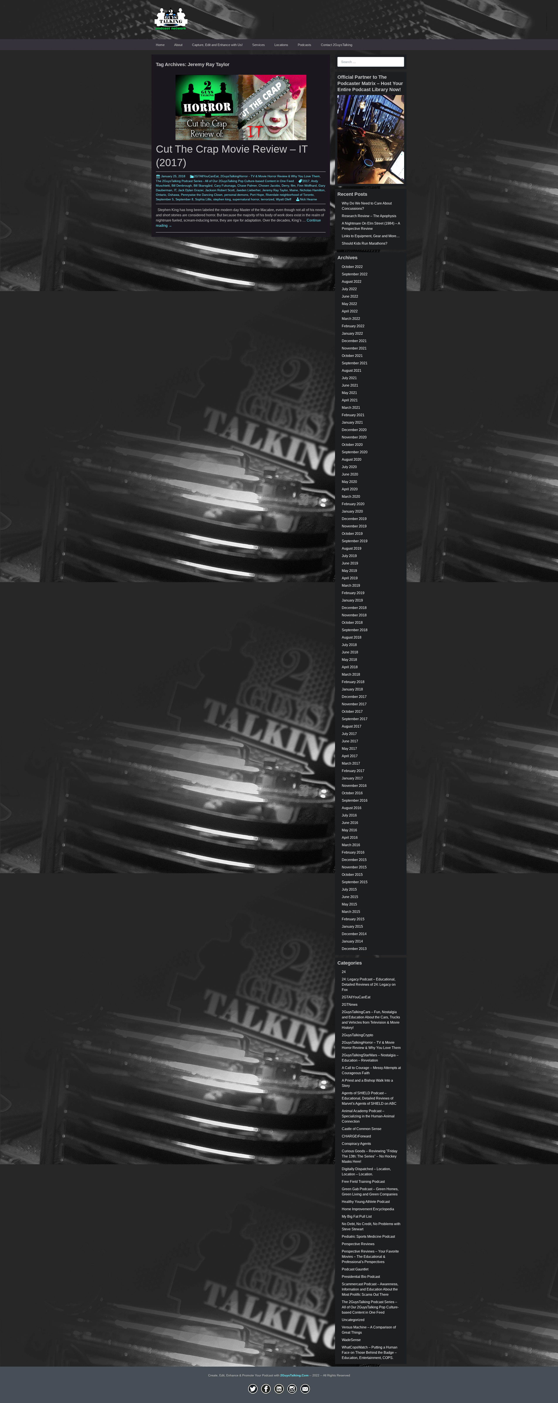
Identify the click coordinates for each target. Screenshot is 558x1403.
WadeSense (351, 1340)
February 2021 (353, 415)
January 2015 (352, 926)
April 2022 (350, 311)
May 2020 (349, 482)
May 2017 (349, 748)
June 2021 (350, 385)
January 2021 (352, 422)
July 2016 (349, 815)
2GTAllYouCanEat (206, 176)
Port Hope (257, 194)
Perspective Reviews (358, 1244)
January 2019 (352, 600)
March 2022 (351, 318)
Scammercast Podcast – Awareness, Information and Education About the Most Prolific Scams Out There (370, 1289)
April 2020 (350, 489)
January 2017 (352, 778)
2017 (306, 181)
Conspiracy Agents (356, 1144)
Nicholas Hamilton (312, 190)
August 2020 (351, 459)
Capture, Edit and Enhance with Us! (217, 45)
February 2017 (353, 771)
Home (160, 45)
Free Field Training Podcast (363, 1181)
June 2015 (350, 897)
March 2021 (351, 407)
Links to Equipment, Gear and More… (371, 236)
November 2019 (354, 526)
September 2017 (354, 719)
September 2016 (354, 800)
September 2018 (354, 630)
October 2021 (352, 356)
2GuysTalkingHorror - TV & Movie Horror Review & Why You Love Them (270, 176)
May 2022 (349, 304)
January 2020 (352, 511)
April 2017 (350, 756)
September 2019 (354, 541)
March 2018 (351, 674)
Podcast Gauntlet (355, 1269)
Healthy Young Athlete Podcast (366, 1202)
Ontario (161, 194)
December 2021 (354, 341)
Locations (281, 45)
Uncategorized (353, 1320)
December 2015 (354, 860)
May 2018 (349, 659)
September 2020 (354, 452)
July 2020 (349, 467)
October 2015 (352, 874)
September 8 (184, 199)
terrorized (267, 199)
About (178, 45)
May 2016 (349, 830)
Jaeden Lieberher (248, 190)
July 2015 (349, 889)
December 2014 (354, 934)
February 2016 (353, 852)
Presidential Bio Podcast (361, 1277)
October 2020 (352, 445)
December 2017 (354, 697)
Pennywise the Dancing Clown (202, 194)
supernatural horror (246, 199)
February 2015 (353, 919)
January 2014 (352, 941)
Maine (293, 190)
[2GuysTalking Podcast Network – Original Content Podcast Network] (171, 18)
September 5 (165, 199)
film (293, 185)
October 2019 (352, 533)
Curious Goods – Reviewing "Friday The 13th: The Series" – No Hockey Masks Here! (369, 1156)
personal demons (236, 194)
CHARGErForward (356, 1136)
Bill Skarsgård (203, 185)
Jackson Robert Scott (220, 190)
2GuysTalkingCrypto (357, 1035)
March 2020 (351, 496)
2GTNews (349, 1004)
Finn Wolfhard (307, 185)
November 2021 (354, 348)
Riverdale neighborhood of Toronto (290, 194)
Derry (285, 185)
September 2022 (354, 274)
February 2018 (353, 682)
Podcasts (304, 45)
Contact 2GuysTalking (336, 45)
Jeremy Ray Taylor (275, 190)
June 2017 (350, 741)
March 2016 (351, 845)
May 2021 (349, 393)
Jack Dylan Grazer (190, 190)
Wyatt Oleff (283, 199)
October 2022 (352, 267)
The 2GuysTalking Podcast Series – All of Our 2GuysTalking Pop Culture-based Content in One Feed (370, 1307)
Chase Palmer (247, 185)
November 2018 (354, 615)
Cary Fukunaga (225, 185)
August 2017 (351, 726)
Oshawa (173, 194)
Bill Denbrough (182, 185)
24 (344, 972)
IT (175, 190)
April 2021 (350, 400)
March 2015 (351, 912)
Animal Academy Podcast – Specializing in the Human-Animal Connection (368, 1116)
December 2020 (354, 430)
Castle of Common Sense (361, 1129)
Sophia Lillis (203, 199)
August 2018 (351, 637)
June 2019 (350, 563)
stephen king (222, 199)
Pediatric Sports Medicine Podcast (368, 1236)
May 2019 (349, 571)
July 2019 (349, 556)
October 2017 (352, 711)
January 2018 (352, 689)
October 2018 (352, 622)
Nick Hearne (308, 199)
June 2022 (350, 296)
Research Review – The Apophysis (369, 216)
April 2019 (350, 578)
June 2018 (350, 652)
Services (258, 45)
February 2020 (353, 504)
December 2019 (354, 519)
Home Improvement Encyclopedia (368, 1209)
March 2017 (351, 763)
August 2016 (351, 808)
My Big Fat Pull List (357, 1216)
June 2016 (350, 823)
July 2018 (349, 645)
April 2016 (350, 837)
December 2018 (354, 608)
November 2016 (354, 786)
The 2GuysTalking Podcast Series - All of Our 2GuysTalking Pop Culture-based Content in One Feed (225, 181)
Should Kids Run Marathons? (364, 243)
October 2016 (352, 793)
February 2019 (353, 593)
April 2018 (350, 667)
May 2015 (349, 904)
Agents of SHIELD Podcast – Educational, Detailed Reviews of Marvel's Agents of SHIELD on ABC (369, 1098)
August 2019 (351, 548)
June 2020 (350, 474)
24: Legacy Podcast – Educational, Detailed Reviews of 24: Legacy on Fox (369, 984)
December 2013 (354, 949)
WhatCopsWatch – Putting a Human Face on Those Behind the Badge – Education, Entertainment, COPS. (369, 1352)
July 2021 (349, 378)
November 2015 (354, 867)
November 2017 (354, 704)
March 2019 (351, 585)
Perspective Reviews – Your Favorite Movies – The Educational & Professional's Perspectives (370, 1257)
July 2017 (349, 734)
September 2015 (354, 882)
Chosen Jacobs (269, 185)
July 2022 (349, 289)
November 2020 (354, 437)
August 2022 (351, 281)
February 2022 (353, 326)
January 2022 (352, 333)
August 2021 (351, 370)
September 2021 (354, 363)
